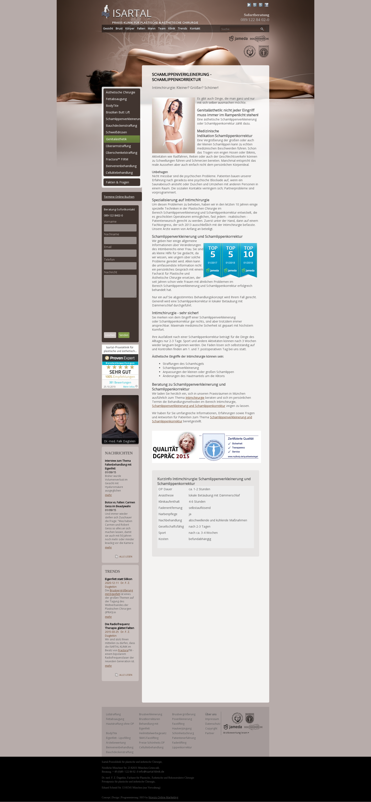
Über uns (210, 714)
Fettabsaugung (116, 99)
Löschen (110, 335)
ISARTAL (132, 13)
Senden (123, 335)
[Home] (105, 11)
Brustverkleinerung (150, 714)
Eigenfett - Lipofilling (118, 738)
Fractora (123, 650)
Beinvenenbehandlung (121, 166)
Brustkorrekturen (149, 719)
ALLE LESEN (125, 556)
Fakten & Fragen (117, 182)
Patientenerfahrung (184, 738)
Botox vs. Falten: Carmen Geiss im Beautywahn (120, 504)
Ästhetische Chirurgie (120, 92)
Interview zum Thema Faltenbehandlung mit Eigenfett (118, 464)
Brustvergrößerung (183, 714)
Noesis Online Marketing (163, 797)
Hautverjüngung (182, 728)
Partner (209, 733)
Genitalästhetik (116, 139)
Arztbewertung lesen (235, 732)
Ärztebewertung (116, 742)
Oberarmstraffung (118, 146)
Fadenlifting (179, 742)
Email (107, 247)
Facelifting (178, 724)
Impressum (212, 719)
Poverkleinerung (182, 719)
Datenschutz (212, 724)
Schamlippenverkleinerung (123, 119)
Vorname (110, 221)
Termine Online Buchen (119, 197)
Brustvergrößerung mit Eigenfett (119, 592)
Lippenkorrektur (182, 747)
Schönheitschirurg (183, 733)
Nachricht (110, 272)
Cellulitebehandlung (119, 172)
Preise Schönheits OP (152, 742)
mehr (108, 495)
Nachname (111, 234)
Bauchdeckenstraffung (121, 125)
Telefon (109, 259)
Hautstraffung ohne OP (120, 724)
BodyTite (112, 105)
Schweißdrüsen (116, 132)
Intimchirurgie (195, 398)
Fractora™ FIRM (117, 159)
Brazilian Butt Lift (118, 112)
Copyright (211, 728)
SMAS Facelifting (148, 738)
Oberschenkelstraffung (121, 153)
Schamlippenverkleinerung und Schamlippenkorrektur (188, 406)
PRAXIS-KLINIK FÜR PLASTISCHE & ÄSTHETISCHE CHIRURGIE (155, 22)
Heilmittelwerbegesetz (152, 733)
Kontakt (195, 28)
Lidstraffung (113, 714)
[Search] (262, 29)
